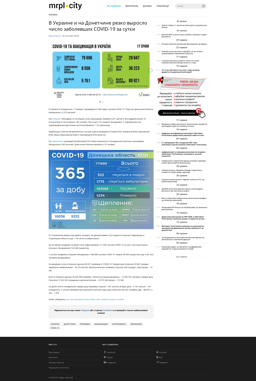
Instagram (111, 362)
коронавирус (119, 324)
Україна (53, 14)
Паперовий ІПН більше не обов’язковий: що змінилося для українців (184, 208)
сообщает (57, 119)
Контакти (53, 357)
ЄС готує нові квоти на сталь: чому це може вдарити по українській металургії (180, 71)
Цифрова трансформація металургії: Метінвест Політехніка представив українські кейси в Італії (183, 134)
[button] (150, 70)
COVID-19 (55, 328)
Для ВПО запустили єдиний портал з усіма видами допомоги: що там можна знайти (182, 190)
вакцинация (101, 324)
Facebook (107, 310)
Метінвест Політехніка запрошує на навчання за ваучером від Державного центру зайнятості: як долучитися (183, 228)
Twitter (110, 357)
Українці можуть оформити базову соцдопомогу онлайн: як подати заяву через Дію (182, 171)
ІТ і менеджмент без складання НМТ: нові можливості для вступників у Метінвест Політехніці (184, 144)
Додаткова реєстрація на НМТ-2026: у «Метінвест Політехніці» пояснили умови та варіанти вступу (183, 218)
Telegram (85, 310)
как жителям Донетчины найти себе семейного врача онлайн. (96, 299)
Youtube (163, 352)
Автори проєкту (56, 362)
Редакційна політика (59, 367)
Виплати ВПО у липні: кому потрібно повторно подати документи (184, 36)
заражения (136, 324)
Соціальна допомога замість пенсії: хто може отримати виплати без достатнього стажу (180, 62)
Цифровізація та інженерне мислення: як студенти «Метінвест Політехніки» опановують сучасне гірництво (183, 154)
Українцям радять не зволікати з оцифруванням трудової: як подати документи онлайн (181, 248)
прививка (85, 324)
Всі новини (114, 6)
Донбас (147, 6)
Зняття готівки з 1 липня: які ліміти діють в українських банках (184, 26)
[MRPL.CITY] (65, 6)
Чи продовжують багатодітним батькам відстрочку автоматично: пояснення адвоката (183, 239)
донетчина (69, 324)
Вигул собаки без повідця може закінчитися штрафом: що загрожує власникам (184, 199)
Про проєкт (54, 352)
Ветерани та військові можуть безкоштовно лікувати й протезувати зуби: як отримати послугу (184, 125)
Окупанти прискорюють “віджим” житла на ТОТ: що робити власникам (183, 181)
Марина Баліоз (55, 36)
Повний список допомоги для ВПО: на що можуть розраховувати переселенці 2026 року (182, 52)
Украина (55, 324)
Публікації (163, 6)
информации (58, 141)
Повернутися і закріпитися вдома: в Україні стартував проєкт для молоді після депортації (184, 162)
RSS (160, 357)
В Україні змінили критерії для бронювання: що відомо (184, 44)
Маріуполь (131, 6)
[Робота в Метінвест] (181, 97)
